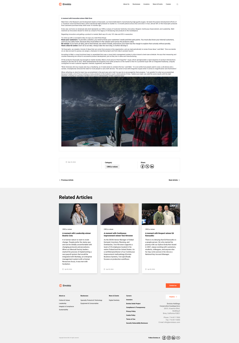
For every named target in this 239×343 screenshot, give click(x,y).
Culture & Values (64, 300)
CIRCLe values (112, 167)
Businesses (84, 296)
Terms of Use (130, 319)
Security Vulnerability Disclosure (137, 323)
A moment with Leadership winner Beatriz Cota (76, 234)
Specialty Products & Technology (91, 300)
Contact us (172, 285)
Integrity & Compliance (66, 306)
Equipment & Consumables (89, 303)
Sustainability (63, 310)
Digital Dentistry (114, 300)
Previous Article (67, 180)
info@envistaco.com (172, 322)
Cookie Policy (130, 315)
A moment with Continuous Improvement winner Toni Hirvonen (118, 234)
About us (62, 296)
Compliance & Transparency (135, 307)
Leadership (62, 303)
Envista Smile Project (133, 303)
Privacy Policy (131, 311)
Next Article (173, 180)
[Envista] (61, 4)
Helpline (172, 297)
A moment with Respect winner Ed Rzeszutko (159, 234)
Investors (146, 4)
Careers (168, 4)
